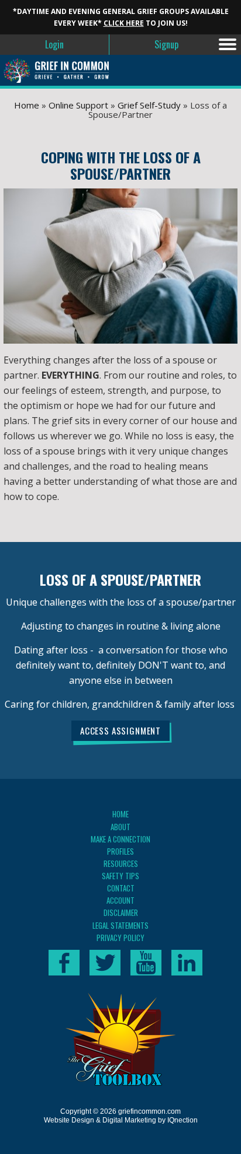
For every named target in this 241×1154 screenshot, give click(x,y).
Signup (166, 44)
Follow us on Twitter (104, 963)
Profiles (120, 851)
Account (120, 900)
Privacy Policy (120, 937)
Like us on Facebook (64, 963)
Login (54, 44)
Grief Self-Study (149, 105)
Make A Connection (120, 839)
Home (26, 105)
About (120, 827)
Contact (121, 888)
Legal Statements (120, 925)
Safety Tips (120, 876)
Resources (121, 863)
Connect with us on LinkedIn (186, 963)
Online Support (78, 105)
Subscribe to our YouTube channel (145, 963)
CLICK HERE (124, 23)
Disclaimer (121, 912)
